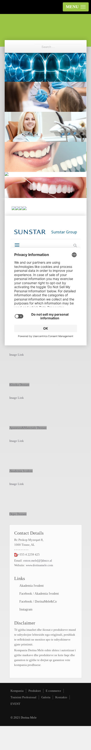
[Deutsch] (21, 208)
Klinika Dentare (19, 384)
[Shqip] (13, 208)
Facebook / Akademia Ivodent (39, 593)
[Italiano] (25, 208)
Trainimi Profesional (23, 697)
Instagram (25, 609)
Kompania (17, 690)
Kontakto (61, 697)
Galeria (45, 697)
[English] (17, 208)
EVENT (15, 704)
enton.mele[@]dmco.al (37, 560)
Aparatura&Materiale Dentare (28, 428)
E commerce (53, 690)
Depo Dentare (18, 514)
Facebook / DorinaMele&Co (38, 601)
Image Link (16, 354)
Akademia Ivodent (21, 471)
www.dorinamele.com (39, 565)
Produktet (34, 690)
